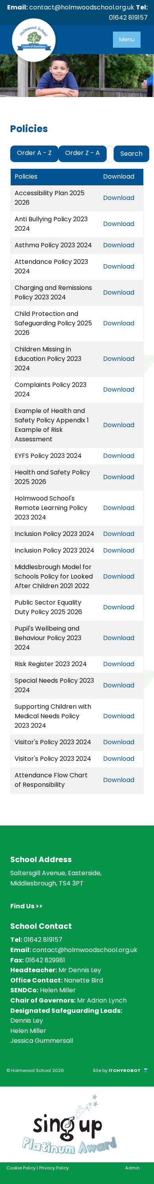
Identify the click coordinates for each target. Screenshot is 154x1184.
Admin (132, 1168)
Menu (127, 39)
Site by (117, 1070)
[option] (77, 1124)
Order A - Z (34, 152)
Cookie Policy (21, 1168)
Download (118, 197)
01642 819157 (128, 17)
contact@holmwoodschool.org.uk (81, 7)
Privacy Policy (54, 1168)
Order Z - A (82, 152)
